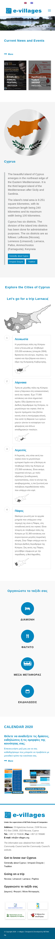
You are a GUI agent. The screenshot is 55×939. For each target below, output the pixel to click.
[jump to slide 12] (39, 26)
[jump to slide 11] (36, 26)
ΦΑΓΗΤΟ (27, 647)
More (10, 54)
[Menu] (49, 10)
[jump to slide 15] (49, 26)
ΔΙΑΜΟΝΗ (28, 619)
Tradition (8, 866)
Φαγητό (17, 891)
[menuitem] (49, 10)
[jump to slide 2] (8, 26)
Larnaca (41, 299)
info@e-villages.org (20, 837)
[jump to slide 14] (46, 26)
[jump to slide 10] (33, 26)
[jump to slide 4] (15, 26)
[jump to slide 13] (42, 26)
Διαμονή (8, 891)
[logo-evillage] (22, 10)
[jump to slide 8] (27, 26)
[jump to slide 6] (21, 26)
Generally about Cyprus (15, 863)
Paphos (35, 879)
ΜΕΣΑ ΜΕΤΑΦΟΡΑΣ (27, 674)
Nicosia (7, 879)
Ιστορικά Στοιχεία (35, 863)
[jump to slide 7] (24, 26)
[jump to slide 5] (18, 26)
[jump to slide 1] (5, 26)
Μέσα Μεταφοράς (30, 891)
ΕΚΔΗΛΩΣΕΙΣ (27, 702)
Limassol (17, 879)
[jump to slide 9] (30, 26)
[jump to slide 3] (11, 26)
